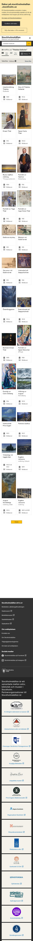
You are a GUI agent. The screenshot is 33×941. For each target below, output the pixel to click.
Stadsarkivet (5, 623)
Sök (29, 43)
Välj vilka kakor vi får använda (14, 30)
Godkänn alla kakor (11, 23)
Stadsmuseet (6, 611)
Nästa (16, 522)
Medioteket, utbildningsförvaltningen (13, 607)
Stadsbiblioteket (7, 619)
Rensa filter (28, 61)
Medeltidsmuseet (7, 615)
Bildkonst (11, 61)
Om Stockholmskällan (8, 637)
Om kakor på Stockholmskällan (11, 18)
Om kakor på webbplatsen (10, 646)
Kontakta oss (6, 633)
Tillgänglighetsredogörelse (10, 641)
